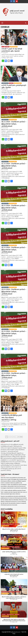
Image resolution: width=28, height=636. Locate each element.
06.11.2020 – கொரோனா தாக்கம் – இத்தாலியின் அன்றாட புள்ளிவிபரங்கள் (14, 207)
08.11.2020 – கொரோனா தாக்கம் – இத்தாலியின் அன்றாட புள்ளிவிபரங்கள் (14, 123)
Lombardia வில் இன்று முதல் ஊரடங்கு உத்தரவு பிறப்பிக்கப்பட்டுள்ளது (12, 417)
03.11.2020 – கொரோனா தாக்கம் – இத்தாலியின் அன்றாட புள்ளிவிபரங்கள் (14, 333)
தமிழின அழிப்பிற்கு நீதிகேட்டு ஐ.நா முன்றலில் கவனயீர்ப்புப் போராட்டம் (14, 552)
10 (18, 436)
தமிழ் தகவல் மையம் (10, 524)
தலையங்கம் (17, 524)
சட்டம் (3, 46)
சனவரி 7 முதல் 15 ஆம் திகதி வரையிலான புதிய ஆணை (12, 50)
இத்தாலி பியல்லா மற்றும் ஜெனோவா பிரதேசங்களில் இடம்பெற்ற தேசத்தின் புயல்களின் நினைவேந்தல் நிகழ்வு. (14, 620)
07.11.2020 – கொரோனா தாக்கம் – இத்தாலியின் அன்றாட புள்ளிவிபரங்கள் (14, 165)
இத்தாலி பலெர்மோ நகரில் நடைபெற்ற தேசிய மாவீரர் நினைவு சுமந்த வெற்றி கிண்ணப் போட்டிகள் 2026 (14, 597)
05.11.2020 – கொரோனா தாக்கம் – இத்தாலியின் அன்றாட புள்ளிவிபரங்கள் (14, 249)
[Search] (26, 23)
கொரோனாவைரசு (5, 83)
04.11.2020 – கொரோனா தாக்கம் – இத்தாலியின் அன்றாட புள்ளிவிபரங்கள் (14, 291)
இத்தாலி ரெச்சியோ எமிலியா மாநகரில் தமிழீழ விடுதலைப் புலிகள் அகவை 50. (14, 529)
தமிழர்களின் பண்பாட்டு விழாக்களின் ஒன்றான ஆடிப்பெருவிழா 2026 (14, 575)
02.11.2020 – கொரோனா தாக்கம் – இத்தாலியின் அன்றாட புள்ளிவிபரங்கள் (14, 375)
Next (21, 436)
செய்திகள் (7, 46)
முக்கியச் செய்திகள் (13, 46)
